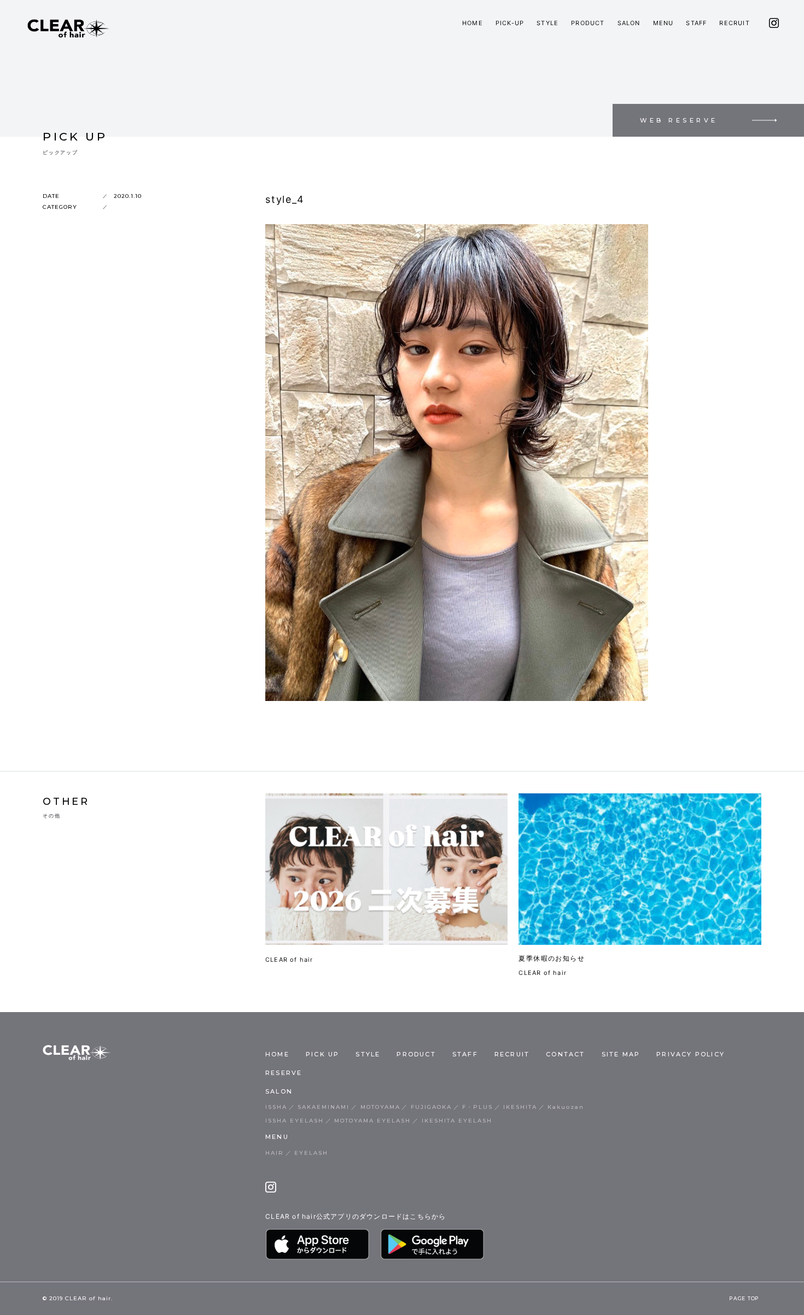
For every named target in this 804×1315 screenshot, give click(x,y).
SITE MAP (621, 1054)
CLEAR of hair (289, 959)
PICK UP (322, 1054)
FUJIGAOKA (431, 1107)
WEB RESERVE (679, 120)
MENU (663, 23)
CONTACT (565, 1054)
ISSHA (276, 1107)
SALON (628, 23)
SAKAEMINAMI (323, 1107)
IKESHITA (520, 1107)
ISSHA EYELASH (294, 1120)
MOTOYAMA (380, 1107)
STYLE (547, 23)
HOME (472, 23)
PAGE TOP (744, 1298)
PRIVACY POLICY (690, 1054)
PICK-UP (510, 23)
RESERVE (283, 1073)
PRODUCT (587, 23)
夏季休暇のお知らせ (551, 958)
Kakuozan (565, 1107)
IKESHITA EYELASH (457, 1120)
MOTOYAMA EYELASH (372, 1120)
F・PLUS (477, 1107)
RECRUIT (734, 23)
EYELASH (311, 1152)
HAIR (274, 1152)
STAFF (696, 23)
